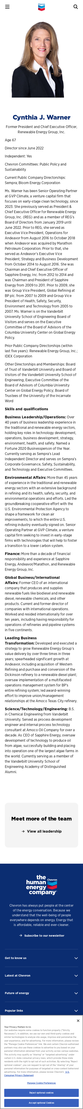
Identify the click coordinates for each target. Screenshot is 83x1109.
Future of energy (17, 993)
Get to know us (15, 958)
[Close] (78, 1020)
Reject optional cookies (41, 1092)
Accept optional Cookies (41, 1102)
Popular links (14, 1010)
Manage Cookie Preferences (41, 1083)
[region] (41, 1062)
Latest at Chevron (17, 975)
